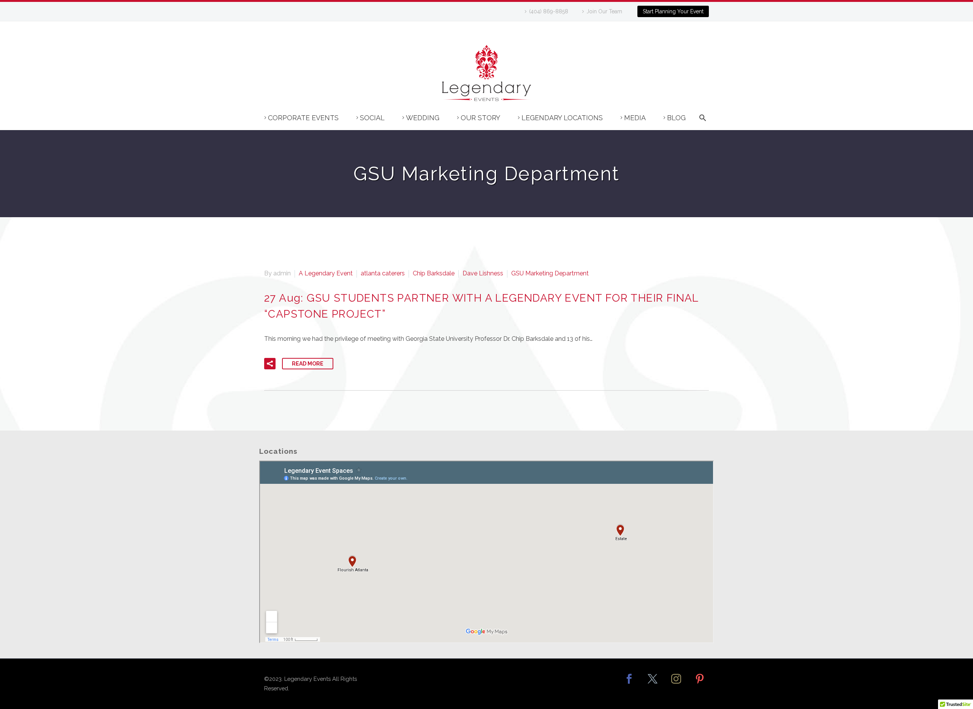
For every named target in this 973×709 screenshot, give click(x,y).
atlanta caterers (383, 273)
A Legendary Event (326, 273)
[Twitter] (652, 684)
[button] (270, 363)
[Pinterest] (700, 684)
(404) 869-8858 (548, 11)
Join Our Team (604, 11)
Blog (676, 118)
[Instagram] (676, 684)
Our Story (480, 118)
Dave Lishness (483, 273)
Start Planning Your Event (673, 11)
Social (372, 118)
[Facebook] (629, 684)
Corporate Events (303, 118)
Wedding (422, 118)
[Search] (701, 121)
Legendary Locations (562, 118)
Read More (307, 364)
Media (635, 118)
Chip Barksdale (434, 273)
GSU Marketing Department (550, 273)
